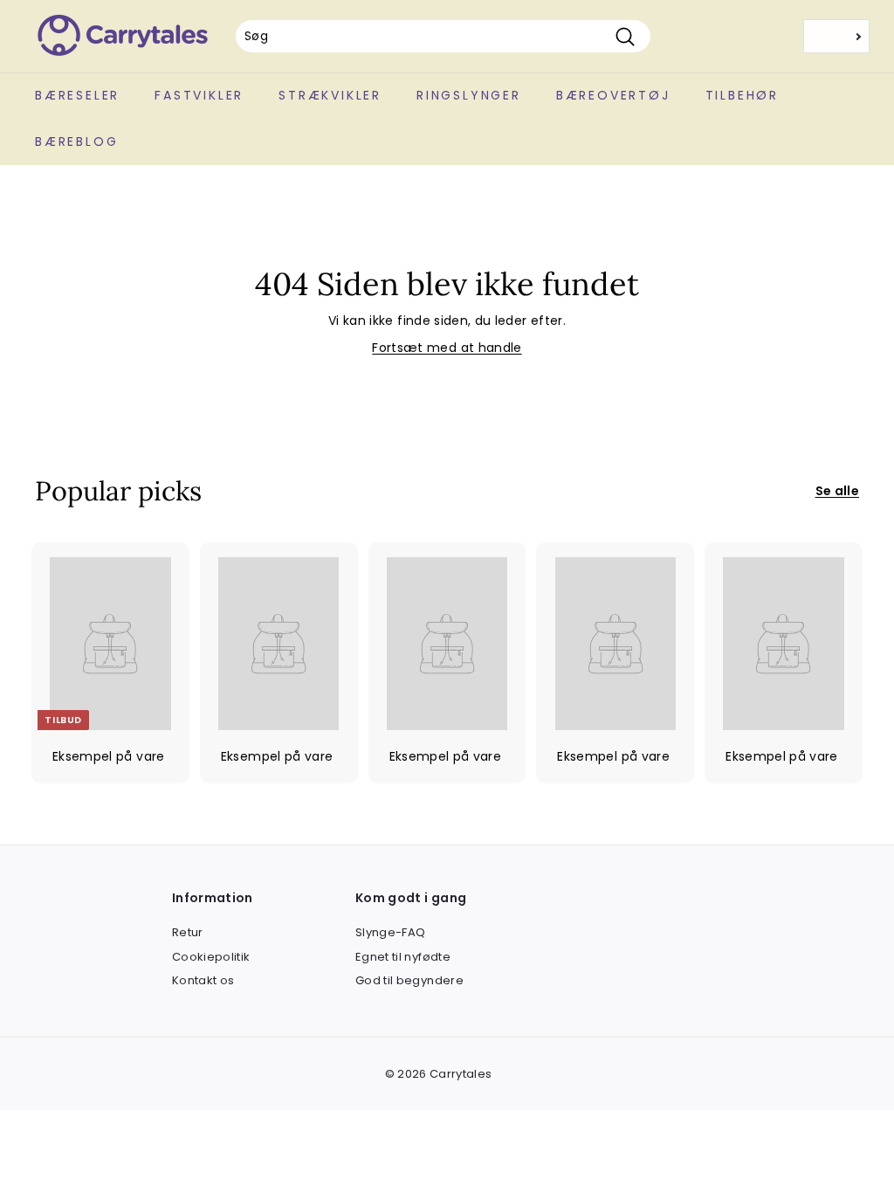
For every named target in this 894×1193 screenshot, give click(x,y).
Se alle (837, 491)
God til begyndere (409, 980)
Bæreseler (77, 95)
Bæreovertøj (613, 95)
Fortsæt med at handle (446, 347)
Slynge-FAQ (390, 932)
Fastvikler (199, 95)
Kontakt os (203, 980)
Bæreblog (76, 141)
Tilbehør (742, 95)
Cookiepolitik (211, 956)
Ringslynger (468, 95)
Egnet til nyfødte (402, 956)
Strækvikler (330, 95)
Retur (187, 932)
